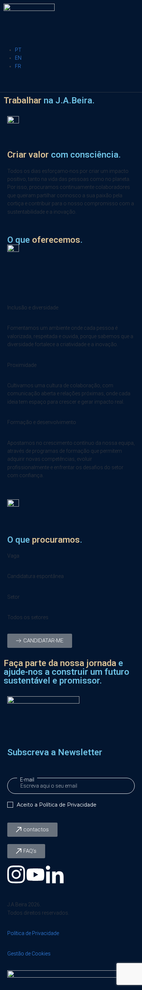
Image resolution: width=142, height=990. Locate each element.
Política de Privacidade (67, 804)
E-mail (27, 780)
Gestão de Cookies (29, 954)
